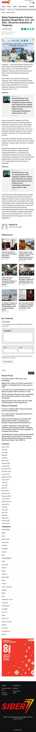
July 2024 (4, 507)
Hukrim (4, 571)
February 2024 (6, 521)
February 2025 (6, 493)
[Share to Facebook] (25, 29)
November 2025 (6, 471)
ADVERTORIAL (6, 530)
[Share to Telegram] (33, 29)
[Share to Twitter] (27, 29)
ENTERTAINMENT (7, 558)
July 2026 (4, 449)
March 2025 (5, 490)
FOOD (3, 561)
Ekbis (3, 555)
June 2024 (5, 510)
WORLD (4, 634)
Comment (7, 331)
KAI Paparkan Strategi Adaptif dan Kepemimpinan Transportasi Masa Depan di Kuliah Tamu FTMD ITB (17, 438)
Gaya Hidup (5, 564)
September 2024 (6, 501)
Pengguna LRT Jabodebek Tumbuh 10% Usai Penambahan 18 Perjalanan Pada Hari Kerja (17, 429)
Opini (3, 596)
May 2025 (4, 488)
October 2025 (6, 474)
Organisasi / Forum (7, 599)
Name (5, 347)
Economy (5, 409)
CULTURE (4, 545)
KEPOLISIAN (5, 577)
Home (3, 6)
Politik (15, 6)
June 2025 (5, 485)
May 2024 (4, 512)
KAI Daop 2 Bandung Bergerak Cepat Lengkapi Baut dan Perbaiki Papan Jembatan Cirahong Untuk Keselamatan (18, 396)
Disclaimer (15, 688)
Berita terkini (5, 542)
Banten (4, 533)
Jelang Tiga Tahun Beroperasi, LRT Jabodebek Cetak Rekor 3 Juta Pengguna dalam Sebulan (9, 281)
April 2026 (4, 458)
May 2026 (4, 455)
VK (2, 414)
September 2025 (6, 477)
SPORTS (4, 625)
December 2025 (6, 469)
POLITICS (4, 612)
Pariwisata (5, 602)
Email (21, 347)
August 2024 (5, 504)
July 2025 (4, 482)
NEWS (3, 593)
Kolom (4, 580)
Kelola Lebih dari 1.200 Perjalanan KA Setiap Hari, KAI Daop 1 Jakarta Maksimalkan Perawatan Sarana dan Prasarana (26, 255)
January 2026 (5, 466)
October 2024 (6, 499)
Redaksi (4, 685)
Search (4, 370)
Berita (9, 6)
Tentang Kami (16, 685)
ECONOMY (5, 549)
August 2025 (5, 480)
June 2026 (5, 452)
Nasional (4, 590)
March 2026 (5, 460)
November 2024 (6, 496)
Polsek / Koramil (6, 622)
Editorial (4, 552)
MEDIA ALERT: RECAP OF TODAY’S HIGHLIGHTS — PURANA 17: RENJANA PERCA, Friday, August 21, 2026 (18, 385)
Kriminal (4, 583)
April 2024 (4, 515)
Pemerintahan (23, 6)
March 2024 (5, 518)
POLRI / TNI (5, 618)
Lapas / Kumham (7, 587)
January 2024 (5, 523)
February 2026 (6, 463)
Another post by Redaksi (15, 227)
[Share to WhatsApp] (30, 29)
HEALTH (4, 568)
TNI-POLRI (5, 628)
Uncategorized (6, 631)
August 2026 (5, 447)
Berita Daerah (11, 12)
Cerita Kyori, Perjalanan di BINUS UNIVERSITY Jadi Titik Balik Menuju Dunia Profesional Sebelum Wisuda (9, 306)
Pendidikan (5, 609)
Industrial (4, 574)
